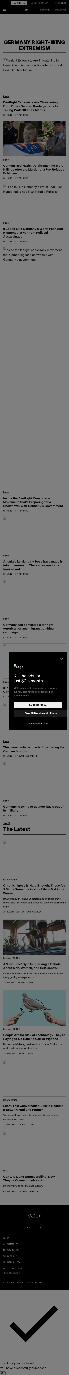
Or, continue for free (38, 723)
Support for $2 (38, 704)
